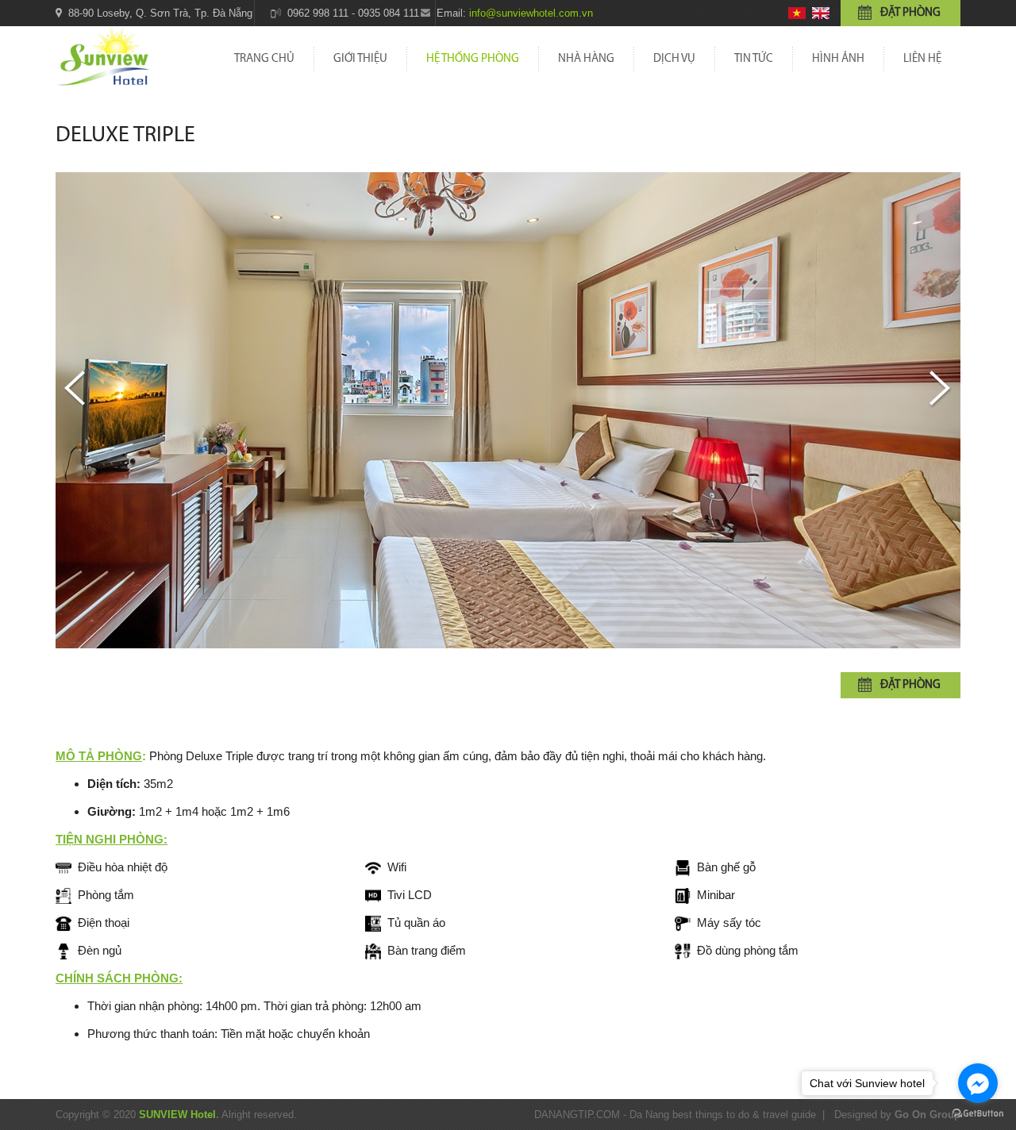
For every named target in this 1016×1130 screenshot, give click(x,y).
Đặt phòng (910, 13)
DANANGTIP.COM (577, 1114)
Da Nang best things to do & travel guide (722, 1114)
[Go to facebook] (978, 1083)
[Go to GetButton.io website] (977, 1114)
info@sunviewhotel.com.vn (531, 13)
